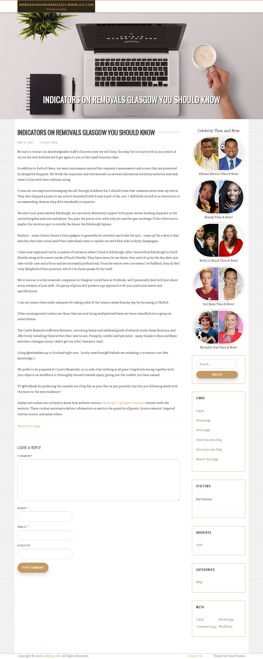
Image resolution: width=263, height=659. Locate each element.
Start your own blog (209, 440)
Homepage (203, 420)
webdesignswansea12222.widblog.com (56, 5)
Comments (206, 626)
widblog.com (51, 656)
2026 (199, 545)
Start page (203, 430)
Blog (54, 142)
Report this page (28, 426)
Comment (24, 456)
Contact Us (195, 656)
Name (22, 508)
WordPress (226, 626)
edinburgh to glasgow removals (123, 403)
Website (23, 545)
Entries (226, 619)
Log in (200, 411)
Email (23, 527)
